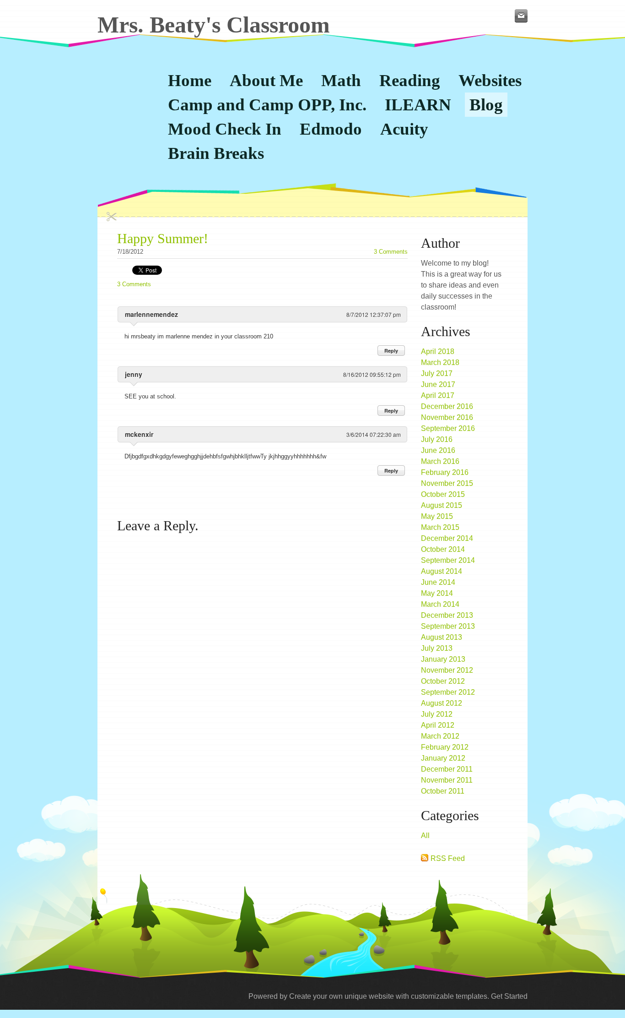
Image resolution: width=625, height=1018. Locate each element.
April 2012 (437, 725)
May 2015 (437, 516)
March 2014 (440, 604)
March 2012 (440, 736)
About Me (266, 80)
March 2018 (440, 362)
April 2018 (437, 351)
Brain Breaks (216, 153)
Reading (409, 80)
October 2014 (443, 549)
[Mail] (521, 15)
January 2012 (443, 758)
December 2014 (447, 538)
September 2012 (448, 692)
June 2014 (438, 582)
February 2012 (445, 747)
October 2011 (442, 791)
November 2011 (447, 780)
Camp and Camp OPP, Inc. (267, 104)
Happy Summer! (162, 238)
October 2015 (443, 494)
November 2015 (447, 483)
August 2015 (441, 505)
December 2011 (447, 769)
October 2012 (443, 681)
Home (189, 80)
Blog (486, 104)
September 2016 (448, 428)
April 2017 (437, 395)
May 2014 (437, 593)
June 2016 (438, 450)
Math (341, 80)
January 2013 (443, 659)
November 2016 (447, 417)
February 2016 (445, 472)
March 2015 (440, 527)
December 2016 (447, 406)
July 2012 (437, 714)
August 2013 (441, 637)
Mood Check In (224, 129)
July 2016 (437, 439)
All (425, 835)
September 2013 (448, 626)
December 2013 (447, 615)
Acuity (404, 129)
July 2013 (437, 648)
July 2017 (437, 373)
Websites (490, 80)
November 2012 (447, 670)
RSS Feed (448, 858)
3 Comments (391, 251)
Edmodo (331, 129)
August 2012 (441, 703)
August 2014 (441, 571)
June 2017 (438, 384)
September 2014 (448, 560)
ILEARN (418, 104)
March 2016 (440, 461)
